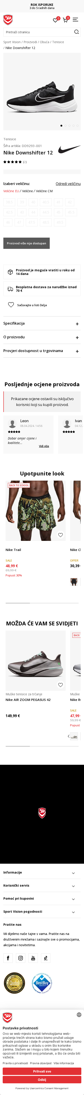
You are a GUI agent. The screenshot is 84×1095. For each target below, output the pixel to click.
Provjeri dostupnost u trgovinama (33, 350)
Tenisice (58, 42)
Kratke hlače (15, 544)
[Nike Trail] (36, 511)
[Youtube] (33, 958)
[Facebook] (8, 958)
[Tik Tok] (45, 958)
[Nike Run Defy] (74, 736)
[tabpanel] (42, 91)
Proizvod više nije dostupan (26, 243)
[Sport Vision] (8, 19)
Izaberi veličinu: (16, 184)
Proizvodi (30, 42)
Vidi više (44, 446)
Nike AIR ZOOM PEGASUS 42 (28, 699)
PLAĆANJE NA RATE (42, 4)
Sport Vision (12, 42)
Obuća (44, 42)
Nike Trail (13, 549)
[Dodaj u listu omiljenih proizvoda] (61, 535)
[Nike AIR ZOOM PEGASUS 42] (36, 661)
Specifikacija (14, 323)
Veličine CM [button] (44, 191)
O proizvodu (14, 337)
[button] (42, 32)
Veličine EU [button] (11, 191)
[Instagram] (20, 958)
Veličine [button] (27, 191)
